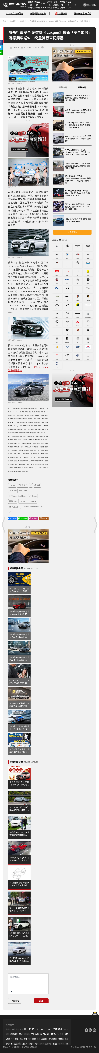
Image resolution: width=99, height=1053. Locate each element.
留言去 (45, 519)
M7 (42, 507)
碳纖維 (44, 1039)
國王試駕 (29, 1029)
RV (45, 1029)
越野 (8, 1039)
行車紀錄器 (22, 485)
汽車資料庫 (37, 9)
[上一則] (3, 525)
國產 (61, 1034)
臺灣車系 (13, 501)
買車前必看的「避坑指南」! (84, 13)
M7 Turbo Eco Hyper (18, 496)
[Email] (94, 1030)
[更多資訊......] (11, 991)
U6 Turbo (13, 491)
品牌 (38, 1039)
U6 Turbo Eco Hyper (28, 501)
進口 (66, 1034)
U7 (10, 512)
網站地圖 (25, 1047)
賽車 (17, 1029)
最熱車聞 (82, 87)
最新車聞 (31, 3)
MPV (50, 1029)
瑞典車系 (61, 1044)
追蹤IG (34, 518)
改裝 (36, 1029)
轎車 (21, 1039)
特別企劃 (68, 9)
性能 (53, 1034)
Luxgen (12, 485)
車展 (21, 1034)
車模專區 (37, 3)
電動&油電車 (56, 3)
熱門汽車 (31, 9)
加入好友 (24, 518)
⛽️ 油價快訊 (61, 13)
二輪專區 (68, 3)
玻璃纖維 (53, 1039)
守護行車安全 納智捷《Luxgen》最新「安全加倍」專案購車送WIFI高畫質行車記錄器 (62, 21)
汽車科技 (62, 3)
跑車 (16, 1039)
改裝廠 (24, 1044)
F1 (58, 1034)
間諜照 (43, 3)
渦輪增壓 (27, 1034)
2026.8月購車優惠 (14, 13)
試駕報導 (49, 3)
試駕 (7, 1034)
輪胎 (13, 1029)
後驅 (29, 1039)
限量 (37, 1034)
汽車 (12, 1039)
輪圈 (21, 1029)
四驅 (34, 1039)
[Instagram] (90, 1030)
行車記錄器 (14, 507)
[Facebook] (86, 1030)
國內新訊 (43, 9)
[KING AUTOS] (14, 5)
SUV (41, 1029)
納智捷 (37, 485)
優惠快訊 (23, 21)
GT (66, 1044)
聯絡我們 (6, 1047)
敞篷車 (8, 1029)
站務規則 (33, 1047)
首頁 (4, 21)
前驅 (25, 1039)
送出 (41, 1001)
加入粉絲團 (13, 518)
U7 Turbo (33, 496)
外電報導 (49, 9)
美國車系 (48, 1044)
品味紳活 (62, 9)
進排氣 (61, 1039)
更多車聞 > (72, 232)
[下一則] (95, 525)
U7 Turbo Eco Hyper (30, 507)
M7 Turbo (23, 491)
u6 (31, 485)
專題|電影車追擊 (38, 13)
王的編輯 (15, 47)
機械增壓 (14, 1034)
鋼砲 (8, 1044)
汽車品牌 (56, 9)
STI (32, 1034)
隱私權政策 (16, 1047)
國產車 (66, 1029)
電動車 (42, 1044)
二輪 (66, 1039)
